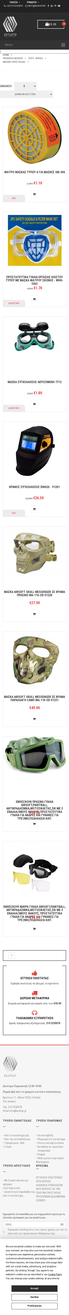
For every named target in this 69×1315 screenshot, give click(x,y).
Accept (34, 1288)
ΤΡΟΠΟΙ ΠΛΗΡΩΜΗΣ (49, 1120)
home (6, 54)
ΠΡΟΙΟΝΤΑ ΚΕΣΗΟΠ (13, 58)
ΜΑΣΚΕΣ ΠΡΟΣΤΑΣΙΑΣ (14, 61)
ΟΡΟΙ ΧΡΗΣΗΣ (43, 1181)
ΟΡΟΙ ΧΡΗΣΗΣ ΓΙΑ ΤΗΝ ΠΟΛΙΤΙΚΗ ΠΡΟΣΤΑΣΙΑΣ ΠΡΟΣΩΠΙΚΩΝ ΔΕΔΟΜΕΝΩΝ (50, 1192)
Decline (34, 1297)
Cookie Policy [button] (55, 1274)
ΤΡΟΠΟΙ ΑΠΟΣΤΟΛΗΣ (16, 1165)
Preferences (35, 1306)
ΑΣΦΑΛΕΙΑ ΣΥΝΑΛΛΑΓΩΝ (49, 1185)
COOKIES (40, 1200)
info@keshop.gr (36, 6)
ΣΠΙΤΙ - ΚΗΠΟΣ (35, 58)
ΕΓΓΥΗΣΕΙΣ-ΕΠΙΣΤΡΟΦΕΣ (49, 1177)
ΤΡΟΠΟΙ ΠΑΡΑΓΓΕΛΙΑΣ (17, 1120)
